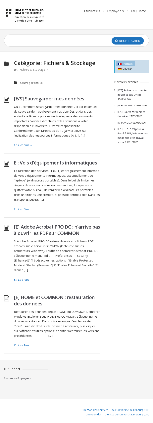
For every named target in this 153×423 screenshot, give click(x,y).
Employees (24, 378)
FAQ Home (138, 11)
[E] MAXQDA (125, 122)
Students (9, 378)
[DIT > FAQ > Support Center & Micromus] (25, 14)
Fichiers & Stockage (32, 69)
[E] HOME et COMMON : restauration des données (54, 300)
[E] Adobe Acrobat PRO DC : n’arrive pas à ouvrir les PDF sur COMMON (57, 229)
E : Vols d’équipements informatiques (55, 162)
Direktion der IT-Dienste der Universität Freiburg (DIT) (117, 414)
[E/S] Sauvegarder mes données (49, 98)
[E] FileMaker (125, 105)
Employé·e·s (115, 11)
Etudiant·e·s (92, 11)
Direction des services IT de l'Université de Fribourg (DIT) (115, 410)
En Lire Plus (23, 145)
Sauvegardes (29, 83)
